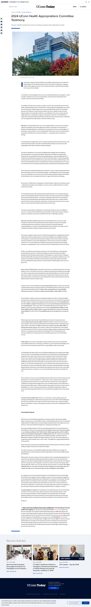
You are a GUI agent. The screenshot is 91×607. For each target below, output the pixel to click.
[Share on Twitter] (1, 24)
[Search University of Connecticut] (86, 2)
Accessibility (62, 594)
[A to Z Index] (89, 2)
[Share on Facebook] (1, 30)
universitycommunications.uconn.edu (56, 583)
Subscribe (53, 588)
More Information (74, 603)
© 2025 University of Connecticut (33, 594)
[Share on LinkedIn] (1, 27)
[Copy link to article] (1, 18)
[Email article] (1, 21)
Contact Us (50, 585)
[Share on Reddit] (1, 33)
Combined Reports (26, 12)
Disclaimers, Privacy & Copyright (50, 594)
